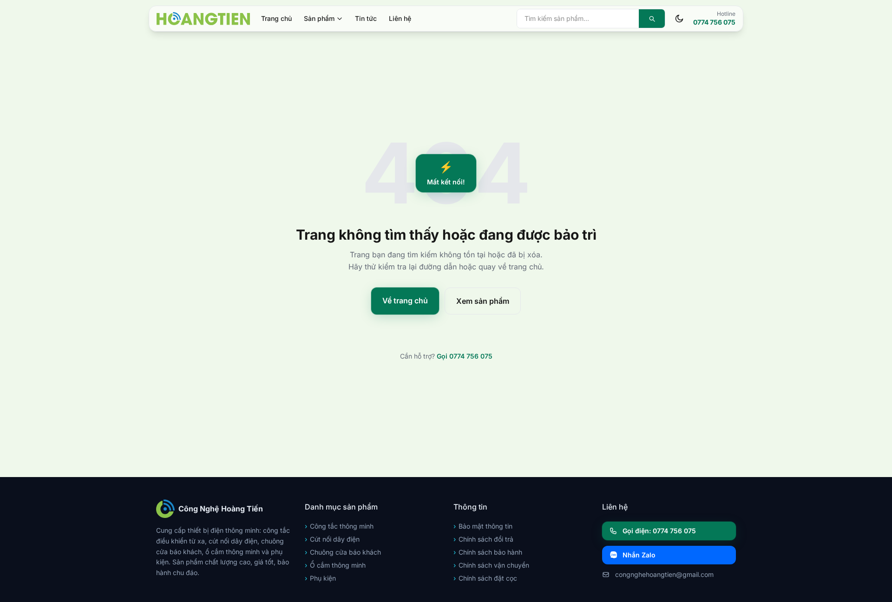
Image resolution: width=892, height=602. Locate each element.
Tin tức (366, 18)
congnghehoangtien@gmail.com (664, 574)
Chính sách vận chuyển (491, 565)
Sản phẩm (319, 18)
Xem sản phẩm (482, 301)
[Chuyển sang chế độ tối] (679, 18)
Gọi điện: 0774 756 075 (659, 531)
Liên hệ (400, 18)
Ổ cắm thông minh (335, 565)
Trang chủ (276, 18)
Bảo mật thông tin (482, 526)
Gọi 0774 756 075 (464, 356)
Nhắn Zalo (639, 555)
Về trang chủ (405, 300)
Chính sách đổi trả (483, 539)
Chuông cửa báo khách (343, 552)
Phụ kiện (320, 578)
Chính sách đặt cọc (485, 578)
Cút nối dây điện (332, 539)
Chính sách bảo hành (487, 552)
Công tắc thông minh (339, 526)
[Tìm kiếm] (652, 18)
